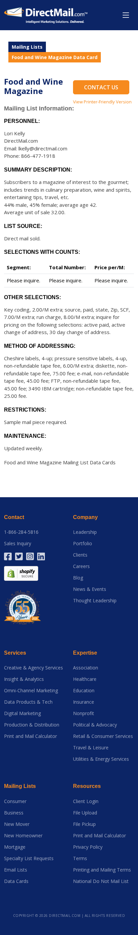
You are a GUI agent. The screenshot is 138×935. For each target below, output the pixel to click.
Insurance (83, 702)
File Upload (85, 812)
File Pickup (84, 824)
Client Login (85, 801)
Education (83, 690)
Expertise (85, 653)
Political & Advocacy (95, 724)
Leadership (85, 532)
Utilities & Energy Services (101, 759)
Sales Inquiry (17, 543)
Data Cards (16, 881)
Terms (80, 858)
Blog (78, 577)
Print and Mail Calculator (30, 736)
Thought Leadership (95, 600)
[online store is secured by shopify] (21, 573)
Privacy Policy (87, 847)
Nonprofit (83, 713)
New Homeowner (23, 835)
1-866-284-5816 (21, 532)
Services (15, 653)
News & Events (89, 589)
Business (13, 812)
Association (85, 667)
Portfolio (82, 543)
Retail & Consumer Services (103, 736)
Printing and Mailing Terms (102, 870)
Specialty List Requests (29, 858)
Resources (87, 786)
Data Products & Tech (28, 702)
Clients (80, 555)
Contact (14, 517)
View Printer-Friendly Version (102, 102)
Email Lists (15, 870)
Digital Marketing (22, 713)
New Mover (16, 824)
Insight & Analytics (24, 679)
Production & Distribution (31, 724)
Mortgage (14, 847)
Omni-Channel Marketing (31, 690)
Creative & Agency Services (33, 667)
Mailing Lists (27, 47)
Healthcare (84, 679)
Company (85, 517)
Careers (81, 566)
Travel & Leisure (91, 747)
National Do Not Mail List (101, 881)
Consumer (15, 801)
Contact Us (101, 87)
